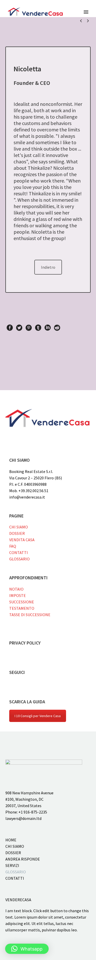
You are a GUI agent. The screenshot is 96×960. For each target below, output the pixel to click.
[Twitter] (19, 328)
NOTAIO (16, 589)
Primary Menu (86, 12)
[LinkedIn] (48, 328)
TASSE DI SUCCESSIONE (29, 614)
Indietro (48, 267)
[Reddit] (57, 328)
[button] (27, 949)
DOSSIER (17, 533)
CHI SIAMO (18, 526)
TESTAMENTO (21, 608)
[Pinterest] (29, 328)
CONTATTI (18, 552)
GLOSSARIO (19, 558)
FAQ (12, 546)
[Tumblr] (38, 328)
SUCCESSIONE (21, 601)
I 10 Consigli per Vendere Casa (38, 716)
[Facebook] (10, 328)
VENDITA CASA (22, 539)
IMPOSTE (17, 595)
